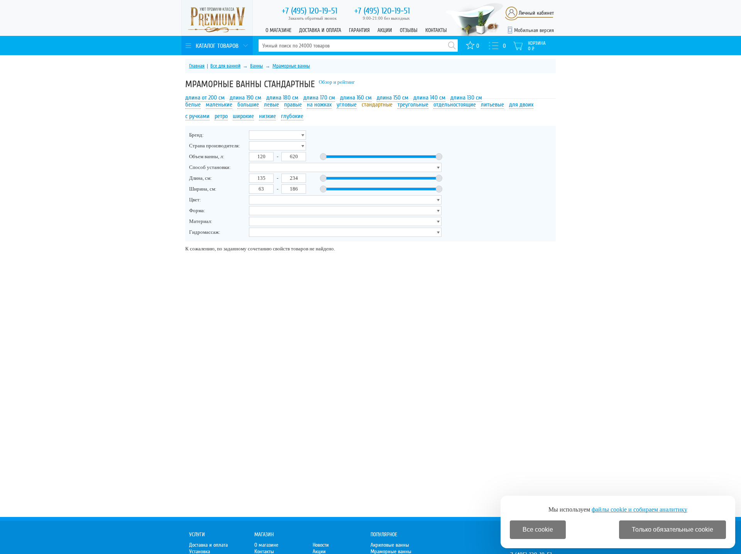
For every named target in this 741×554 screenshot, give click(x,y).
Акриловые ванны (389, 545)
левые (271, 104)
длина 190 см (245, 97)
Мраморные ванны (291, 66)
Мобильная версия (534, 30)
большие (248, 104)
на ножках (319, 104)
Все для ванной (225, 66)
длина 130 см (466, 97)
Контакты (436, 30)
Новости (321, 545)
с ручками (197, 116)
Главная (197, 66)
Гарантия (359, 30)
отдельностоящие (454, 104)
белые (193, 104)
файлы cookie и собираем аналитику (639, 509)
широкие (243, 116)
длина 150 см (392, 97)
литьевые (492, 104)
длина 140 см (429, 97)
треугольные (413, 104)
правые (293, 104)
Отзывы (409, 30)
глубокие (292, 116)
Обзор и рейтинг (337, 82)
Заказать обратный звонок (312, 18)
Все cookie (538, 529)
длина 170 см (319, 97)
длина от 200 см (205, 97)
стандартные (377, 104)
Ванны (256, 66)
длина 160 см (356, 97)
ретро (221, 116)
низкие (267, 116)
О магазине (278, 30)
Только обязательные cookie (672, 529)
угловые (347, 104)
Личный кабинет (536, 13)
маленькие (219, 104)
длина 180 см (282, 97)
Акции (384, 30)
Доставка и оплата (320, 30)
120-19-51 (309, 11)
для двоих (521, 104)
